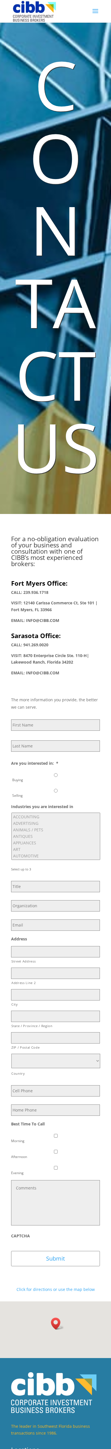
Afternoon (19, 1156)
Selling (17, 795)
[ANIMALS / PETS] (56, 830)
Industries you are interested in (42, 806)
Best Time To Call (28, 1124)
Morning (17, 1140)
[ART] (56, 849)
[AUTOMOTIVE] (56, 856)
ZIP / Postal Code (25, 1047)
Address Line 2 (23, 983)
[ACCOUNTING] (56, 816)
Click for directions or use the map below (56, 1289)
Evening (17, 1172)
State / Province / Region (32, 1026)
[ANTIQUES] (56, 836)
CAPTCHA (20, 1235)
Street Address (23, 961)
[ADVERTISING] (56, 823)
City (14, 1004)
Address (19, 939)
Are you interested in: (34, 763)
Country (18, 1073)
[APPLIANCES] (56, 843)
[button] (57, 1323)
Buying (17, 779)
